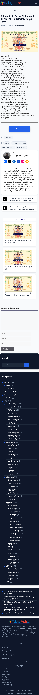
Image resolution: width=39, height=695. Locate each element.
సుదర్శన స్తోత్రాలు (12, 499)
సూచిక (4, 10)
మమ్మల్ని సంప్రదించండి (8, 651)
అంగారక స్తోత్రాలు (12, 445)
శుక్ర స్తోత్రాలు (11, 470)
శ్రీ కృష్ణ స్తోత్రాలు (12, 489)
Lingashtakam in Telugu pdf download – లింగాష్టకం (20, 613)
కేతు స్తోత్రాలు (11, 448)
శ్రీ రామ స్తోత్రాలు (12, 493)
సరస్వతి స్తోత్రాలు (12, 563)
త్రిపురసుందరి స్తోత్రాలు (16, 527)
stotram (7, 143)
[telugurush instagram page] (34, 661)
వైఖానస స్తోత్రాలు (12, 426)
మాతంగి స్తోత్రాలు (14, 540)
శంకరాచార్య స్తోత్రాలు (13, 429)
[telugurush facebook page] (4, 661)
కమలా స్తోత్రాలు (14, 511)
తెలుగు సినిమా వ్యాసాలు (11, 395)
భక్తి (9, 10)
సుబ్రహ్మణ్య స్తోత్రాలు (13, 435)
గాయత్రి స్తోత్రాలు (12, 505)
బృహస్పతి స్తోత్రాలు (13, 461)
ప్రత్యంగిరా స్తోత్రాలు (13, 550)
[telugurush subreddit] (27, 661)
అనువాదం (9, 385)
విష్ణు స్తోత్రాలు (11, 486)
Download (19, 129)
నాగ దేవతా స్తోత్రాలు (13, 419)
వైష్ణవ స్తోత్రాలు (10, 477)
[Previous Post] (5, 199)
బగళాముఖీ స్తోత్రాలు (15, 534)
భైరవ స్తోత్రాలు (12, 575)
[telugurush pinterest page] (19, 661)
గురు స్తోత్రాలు (11, 413)
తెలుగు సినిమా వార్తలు (10, 391)
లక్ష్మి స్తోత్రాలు (11, 553)
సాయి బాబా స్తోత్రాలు (14, 432)
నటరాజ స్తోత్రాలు (12, 572)
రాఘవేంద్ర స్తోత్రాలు (13, 423)
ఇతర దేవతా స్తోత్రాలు (12, 404)
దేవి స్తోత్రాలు (11, 547)
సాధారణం (9, 398)
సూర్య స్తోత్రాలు (12, 474)
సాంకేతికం (7, 582)
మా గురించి (5, 648)
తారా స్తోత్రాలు (13, 521)
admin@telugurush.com (14, 655)
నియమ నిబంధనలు (21, 693)
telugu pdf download (8, 147)
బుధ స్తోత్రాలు (11, 458)
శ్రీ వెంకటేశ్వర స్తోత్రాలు (14, 496)
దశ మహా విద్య (12, 508)
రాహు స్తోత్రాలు (12, 464)
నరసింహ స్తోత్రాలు (13, 483)
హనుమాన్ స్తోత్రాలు (13, 439)
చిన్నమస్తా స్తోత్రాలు (15, 518)
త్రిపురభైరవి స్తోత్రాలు (15, 524)
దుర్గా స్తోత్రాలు (24, 10)
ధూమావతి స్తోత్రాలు (15, 531)
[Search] (26, 365)
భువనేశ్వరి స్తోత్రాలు (15, 537)
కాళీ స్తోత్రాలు (13, 515)
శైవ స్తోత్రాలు (9, 566)
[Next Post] (5, 208)
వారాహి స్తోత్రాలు (12, 559)
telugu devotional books (19, 143)
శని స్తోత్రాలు (11, 467)
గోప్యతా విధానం (11, 693)
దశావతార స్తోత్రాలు (13, 480)
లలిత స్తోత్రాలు (12, 556)
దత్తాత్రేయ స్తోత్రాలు (13, 416)
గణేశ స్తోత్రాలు (11, 410)
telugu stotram (21, 147)
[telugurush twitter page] (12, 661)
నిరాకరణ (29, 693)
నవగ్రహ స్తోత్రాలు (10, 442)
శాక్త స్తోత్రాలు (16, 10)
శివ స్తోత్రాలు (11, 578)
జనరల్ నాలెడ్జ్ (8, 382)
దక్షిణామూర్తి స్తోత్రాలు (13, 569)
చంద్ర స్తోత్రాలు (11, 451)
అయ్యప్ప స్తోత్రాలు (13, 407)
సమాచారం (9, 388)
